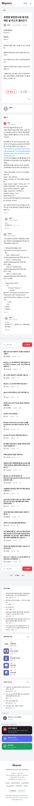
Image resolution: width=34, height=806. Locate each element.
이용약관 (7, 783)
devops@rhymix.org (17, 799)
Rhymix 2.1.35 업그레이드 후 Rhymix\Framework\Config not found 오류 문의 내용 (16, 475)
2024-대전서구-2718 (20, 779)
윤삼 (9, 123)
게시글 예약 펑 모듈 (9, 656)
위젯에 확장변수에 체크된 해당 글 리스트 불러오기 (16, 18)
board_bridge (8, 649)
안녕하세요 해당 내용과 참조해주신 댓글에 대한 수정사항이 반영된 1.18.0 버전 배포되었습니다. (18, 594)
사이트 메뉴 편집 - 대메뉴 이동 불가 (14, 706)
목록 (4, 10)
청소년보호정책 (10, 786)
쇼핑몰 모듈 (7, 642)
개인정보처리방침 (15, 783)
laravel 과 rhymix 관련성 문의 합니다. (12, 433)
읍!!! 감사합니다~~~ (10, 607)
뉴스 (7, 604)
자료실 (7, 597)
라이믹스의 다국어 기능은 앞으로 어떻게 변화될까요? (16, 401)
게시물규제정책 (25, 783)
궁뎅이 (8, 25)
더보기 (28, 636)
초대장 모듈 (7, 664)
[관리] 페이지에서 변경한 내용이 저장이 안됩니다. (15, 510)
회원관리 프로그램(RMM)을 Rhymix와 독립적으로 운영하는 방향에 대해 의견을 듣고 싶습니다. (16, 461)
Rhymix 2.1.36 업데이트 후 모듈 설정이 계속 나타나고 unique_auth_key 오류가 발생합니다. (16, 361)
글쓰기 (28, 345)
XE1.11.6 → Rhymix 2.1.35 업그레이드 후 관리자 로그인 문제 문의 (17, 555)
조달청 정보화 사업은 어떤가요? (10, 452)
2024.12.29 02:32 (13, 319)
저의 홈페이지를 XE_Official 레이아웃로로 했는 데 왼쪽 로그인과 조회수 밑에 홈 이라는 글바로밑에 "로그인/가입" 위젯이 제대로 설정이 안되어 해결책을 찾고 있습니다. (17, 531)
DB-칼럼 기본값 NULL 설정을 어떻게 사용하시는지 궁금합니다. (17, 442)
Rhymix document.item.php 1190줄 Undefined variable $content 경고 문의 (16, 421)
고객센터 (25, 786)
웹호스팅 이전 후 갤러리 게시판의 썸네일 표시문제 (15, 349)
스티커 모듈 (7, 671)
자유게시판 (8, 630)
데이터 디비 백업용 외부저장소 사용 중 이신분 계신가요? (17, 544)
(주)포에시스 (14, 773)
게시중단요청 (18, 786)
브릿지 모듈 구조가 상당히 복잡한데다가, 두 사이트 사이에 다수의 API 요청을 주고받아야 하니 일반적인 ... (18, 628)
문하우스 (10, 234)
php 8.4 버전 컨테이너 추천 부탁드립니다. (13, 390)
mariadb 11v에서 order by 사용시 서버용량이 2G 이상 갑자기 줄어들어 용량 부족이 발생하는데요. (17, 498)
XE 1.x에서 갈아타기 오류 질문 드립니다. (12, 373)
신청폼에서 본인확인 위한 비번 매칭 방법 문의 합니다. (16, 486)
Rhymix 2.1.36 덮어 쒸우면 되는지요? (12, 381)
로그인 (25, 3)
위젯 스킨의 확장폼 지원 (11, 701)
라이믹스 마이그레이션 (8, 411)
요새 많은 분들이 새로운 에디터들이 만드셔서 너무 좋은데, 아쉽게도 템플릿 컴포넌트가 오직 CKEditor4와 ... (18, 621)
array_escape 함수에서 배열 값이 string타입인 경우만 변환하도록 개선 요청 (17, 695)
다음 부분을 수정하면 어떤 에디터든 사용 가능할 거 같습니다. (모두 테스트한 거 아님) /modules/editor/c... (17, 614)
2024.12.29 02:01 (12, 235)
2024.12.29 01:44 (13, 220)
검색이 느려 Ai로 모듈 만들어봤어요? (11, 521)
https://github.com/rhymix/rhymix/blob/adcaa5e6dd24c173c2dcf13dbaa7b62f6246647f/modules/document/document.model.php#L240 (17, 152)
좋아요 (12, 92)
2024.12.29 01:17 (12, 124)
